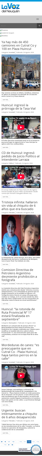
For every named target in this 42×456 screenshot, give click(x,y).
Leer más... (6, 100)
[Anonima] (21, 36)
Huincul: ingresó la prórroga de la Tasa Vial (19, 107)
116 (5, 445)
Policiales (12, 213)
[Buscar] (39, 25)
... (16, 442)
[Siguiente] (9, 444)
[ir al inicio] (10, 8)
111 (25, 442)
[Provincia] (21, 30)
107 (9, 442)
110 (20, 442)
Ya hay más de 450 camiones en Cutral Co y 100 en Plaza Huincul (19, 45)
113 (33, 442)
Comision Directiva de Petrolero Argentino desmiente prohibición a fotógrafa (19, 275)
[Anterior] (5, 441)
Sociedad (12, 52)
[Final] (12, 444)
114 (38, 442)
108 (13, 442)
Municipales (12, 323)
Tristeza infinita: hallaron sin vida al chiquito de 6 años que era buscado (20, 205)
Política (11, 163)
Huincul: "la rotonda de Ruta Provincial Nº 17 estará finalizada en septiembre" (18, 314)
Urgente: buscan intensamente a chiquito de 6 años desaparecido (19, 413)
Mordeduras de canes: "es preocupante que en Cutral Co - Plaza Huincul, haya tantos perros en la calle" (20, 352)
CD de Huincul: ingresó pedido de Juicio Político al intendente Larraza (20, 156)
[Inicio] (1, 441)
